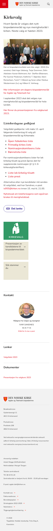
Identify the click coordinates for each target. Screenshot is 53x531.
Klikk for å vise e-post (26, 331)
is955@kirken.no (12, 188)
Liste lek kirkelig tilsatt (21, 172)
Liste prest (14, 176)
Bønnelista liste (17, 152)
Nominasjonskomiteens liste (24, 148)
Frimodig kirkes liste (19, 144)
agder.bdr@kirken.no (17, 484)
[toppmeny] (4, 4)
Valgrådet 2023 (10, 357)
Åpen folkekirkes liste (20, 141)
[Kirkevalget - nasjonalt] (16, 232)
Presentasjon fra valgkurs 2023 (17, 377)
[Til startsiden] (18, 398)
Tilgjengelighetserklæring (13, 510)
